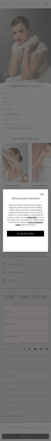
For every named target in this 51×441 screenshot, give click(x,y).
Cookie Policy (32, 217)
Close (42, 194)
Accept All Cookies (25, 234)
